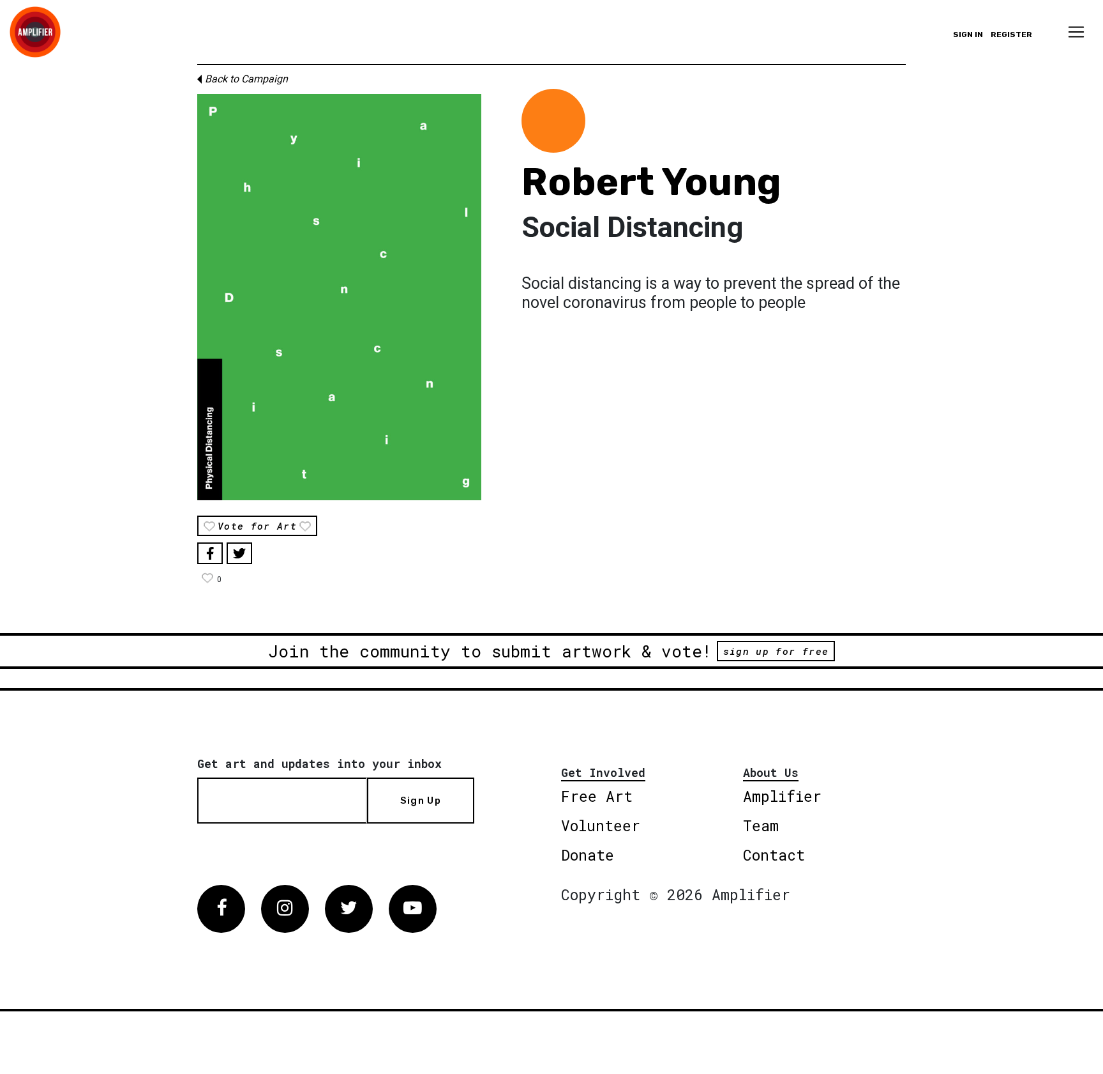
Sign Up (420, 800)
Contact (774, 854)
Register (1011, 34)
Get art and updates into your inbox (319, 763)
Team (761, 825)
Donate (587, 854)
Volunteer (600, 825)
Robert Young (651, 181)
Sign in (968, 34)
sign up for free (776, 651)
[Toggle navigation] (1076, 32)
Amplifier (782, 796)
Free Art (597, 796)
